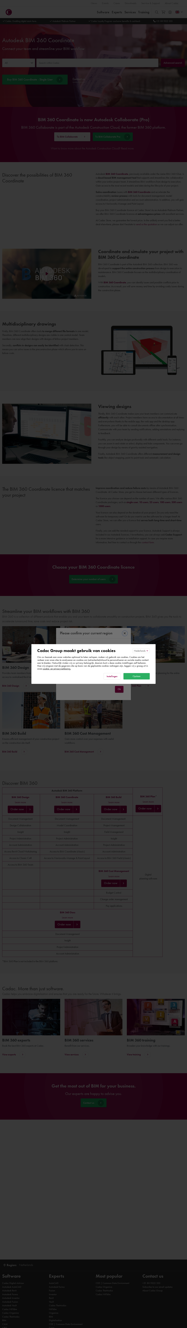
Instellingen (112, 676)
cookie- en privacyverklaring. (57, 668)
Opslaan (137, 676)
